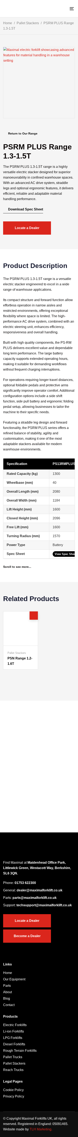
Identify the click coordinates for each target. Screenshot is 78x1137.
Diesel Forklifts (14, 1044)
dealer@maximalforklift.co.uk (39, 890)
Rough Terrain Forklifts (20, 1050)
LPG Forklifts (12, 1038)
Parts (7, 985)
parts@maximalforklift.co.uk (34, 897)
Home (7, 23)
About (7, 992)
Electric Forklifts (15, 1025)
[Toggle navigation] (62, 8)
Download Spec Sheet (25, 209)
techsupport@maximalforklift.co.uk (44, 905)
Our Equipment (14, 979)
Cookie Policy (13, 1090)
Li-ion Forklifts (13, 1031)
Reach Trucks (13, 1070)
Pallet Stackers (28, 23)
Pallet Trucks (12, 1057)
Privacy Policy (13, 1096)
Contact (9, 1005)
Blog (6, 998)
